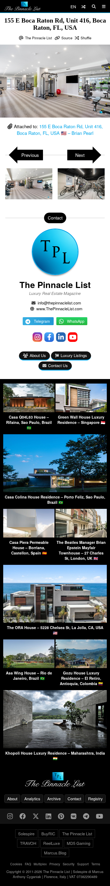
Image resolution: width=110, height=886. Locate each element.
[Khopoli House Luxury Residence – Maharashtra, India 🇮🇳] (55, 746)
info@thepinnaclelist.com (59, 303)
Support (83, 864)
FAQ (28, 864)
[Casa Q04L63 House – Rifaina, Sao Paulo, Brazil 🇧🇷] (28, 410)
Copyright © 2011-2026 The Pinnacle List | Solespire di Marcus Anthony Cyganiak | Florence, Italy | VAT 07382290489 (55, 874)
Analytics (32, 798)
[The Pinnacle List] (55, 780)
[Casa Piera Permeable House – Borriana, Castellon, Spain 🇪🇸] (28, 536)
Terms (95, 864)
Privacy (54, 864)
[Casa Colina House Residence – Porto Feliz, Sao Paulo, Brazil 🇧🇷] (55, 490)
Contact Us (58, 365)
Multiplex (40, 864)
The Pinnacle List (38, 37)
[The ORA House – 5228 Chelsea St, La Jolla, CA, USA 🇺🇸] (55, 621)
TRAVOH (28, 843)
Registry (95, 798)
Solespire (26, 833)
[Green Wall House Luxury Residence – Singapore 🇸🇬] (81, 410)
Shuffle (86, 37)
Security (68, 864)
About (12, 798)
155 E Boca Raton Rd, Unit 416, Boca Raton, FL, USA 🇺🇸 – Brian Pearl (60, 129)
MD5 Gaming (78, 843)
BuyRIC (48, 833)
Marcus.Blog (55, 852)
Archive (54, 798)
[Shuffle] (83, 6)
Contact (74, 798)
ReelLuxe (51, 843)
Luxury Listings (74, 355)
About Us (38, 355)
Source (66, 37)
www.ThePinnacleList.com (59, 308)
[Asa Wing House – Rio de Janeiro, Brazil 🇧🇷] (28, 666)
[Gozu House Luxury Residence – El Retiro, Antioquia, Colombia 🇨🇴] (81, 666)
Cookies (16, 864)
